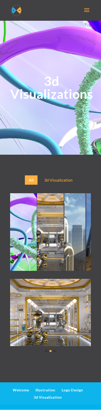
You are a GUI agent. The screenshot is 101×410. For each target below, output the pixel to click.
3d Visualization (48, 397)
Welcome (21, 390)
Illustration (45, 390)
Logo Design (72, 390)
